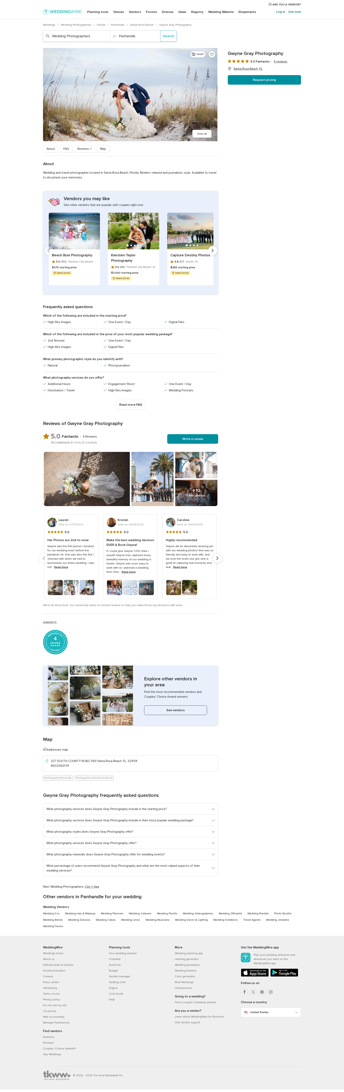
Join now (294, 12)
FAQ (66, 149)
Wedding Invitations (225, 920)
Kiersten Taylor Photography (123, 258)
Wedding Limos (130, 920)
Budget (113, 970)
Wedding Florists (167, 913)
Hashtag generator (187, 959)
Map (103, 149)
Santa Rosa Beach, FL (248, 69)
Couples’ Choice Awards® (59, 1048)
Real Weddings (184, 982)
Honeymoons (183, 988)
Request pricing (264, 80)
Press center (51, 982)
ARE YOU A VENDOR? (286, 4)
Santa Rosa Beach (142, 24)
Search (168, 36)
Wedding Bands (53, 920)
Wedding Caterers (140, 913)
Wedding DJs (51, 913)
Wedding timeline (185, 970)
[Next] (212, 250)
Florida (101, 24)
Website (221, 12)
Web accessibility (53, 1017)
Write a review (192, 439)
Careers (48, 976)
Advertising (50, 988)
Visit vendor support (187, 1022)
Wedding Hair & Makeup (80, 913)
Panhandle (118, 24)
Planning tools (97, 12)
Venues (118, 12)
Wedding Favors (53, 926)
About (50, 149)
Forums (151, 12)
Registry (197, 12)
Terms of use (51, 993)
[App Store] (255, 975)
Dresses (168, 12)
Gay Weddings (52, 1054)
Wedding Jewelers (277, 920)
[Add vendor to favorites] (212, 54)
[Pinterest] (262, 992)
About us (48, 959)
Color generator (185, 976)
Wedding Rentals (258, 913)
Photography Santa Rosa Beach (94, 778)
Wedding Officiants (230, 913)
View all (202, 133)
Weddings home (53, 953)
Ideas (182, 12)
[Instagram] (270, 992)
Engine (113, 988)
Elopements (247, 12)
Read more (61, 567)
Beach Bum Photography (72, 255)
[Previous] (48, 250)
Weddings (49, 24)
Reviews (84, 149)
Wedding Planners (112, 913)
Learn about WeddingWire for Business (199, 1016)
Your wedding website (123, 953)
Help (112, 999)
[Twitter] (253, 992)
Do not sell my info (55, 1005)
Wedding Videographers (198, 913)
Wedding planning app (189, 953)
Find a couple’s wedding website (195, 1002)
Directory (48, 1037)
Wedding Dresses (79, 920)
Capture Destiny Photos (190, 255)
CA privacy (49, 1011)
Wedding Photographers (76, 24)
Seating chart (117, 982)
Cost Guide (116, 993)
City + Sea (92, 887)
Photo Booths (283, 913)
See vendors (175, 710)
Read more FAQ (130, 405)
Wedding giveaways (187, 965)
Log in (280, 12)
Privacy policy (51, 999)
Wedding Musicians (158, 920)
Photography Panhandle (58, 778)
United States (259, 1012)
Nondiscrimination (54, 970)
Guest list (115, 965)
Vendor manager (119, 976)
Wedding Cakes (106, 920)
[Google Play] (284, 975)
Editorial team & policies (58, 965)
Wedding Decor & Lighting (191, 920)
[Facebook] (244, 992)
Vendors (135, 12)
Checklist (114, 959)
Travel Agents (252, 920)
